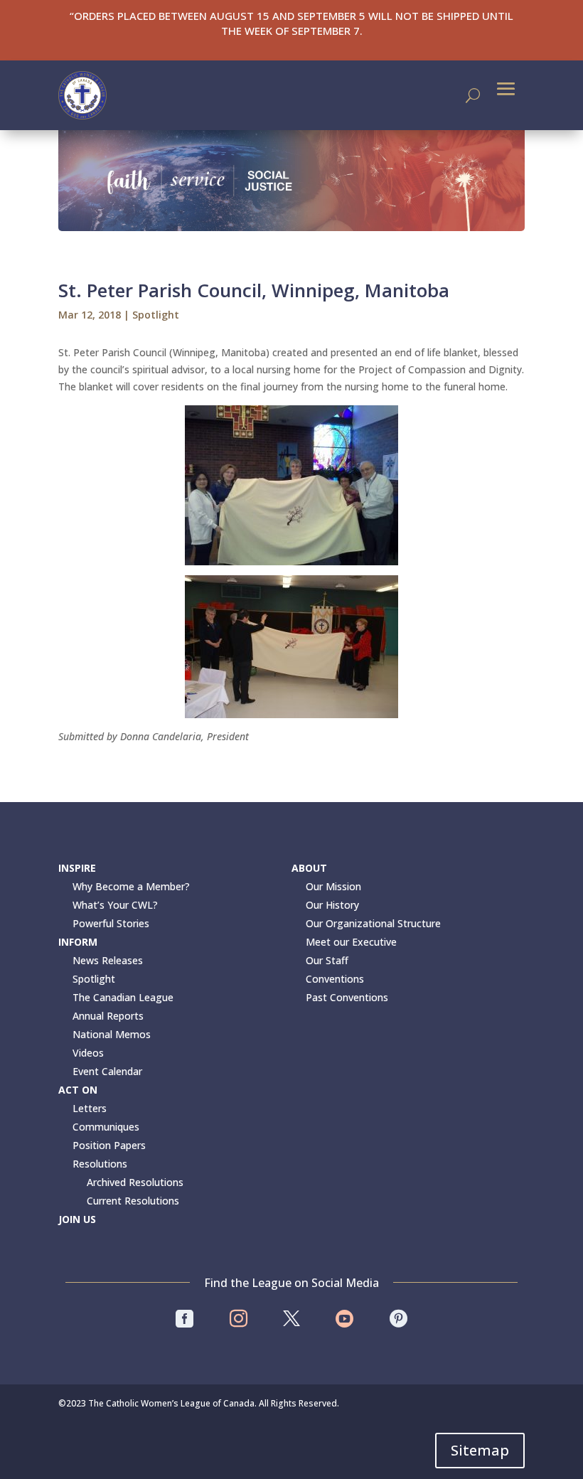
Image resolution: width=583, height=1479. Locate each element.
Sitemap (480, 1450)
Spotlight (155, 314)
